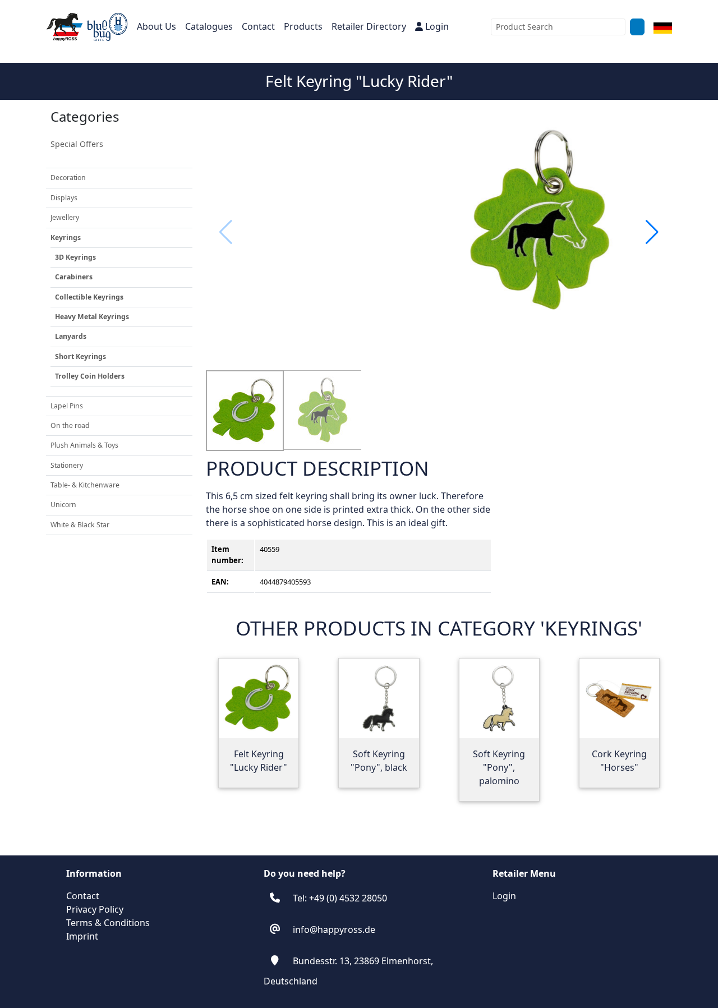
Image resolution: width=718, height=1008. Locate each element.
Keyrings (65, 237)
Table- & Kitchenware (84, 485)
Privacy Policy (94, 909)
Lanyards (70, 336)
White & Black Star (79, 525)
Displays (63, 197)
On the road (70, 425)
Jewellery (64, 217)
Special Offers (76, 144)
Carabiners (74, 277)
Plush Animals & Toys (84, 445)
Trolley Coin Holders (90, 376)
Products (303, 26)
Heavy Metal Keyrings (92, 316)
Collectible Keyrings (89, 297)
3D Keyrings (75, 257)
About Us (156, 26)
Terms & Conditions (108, 923)
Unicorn (63, 504)
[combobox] (558, 27)
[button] (652, 232)
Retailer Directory (369, 26)
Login (437, 26)
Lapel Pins (66, 406)
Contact (258, 26)
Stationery (66, 465)
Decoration (68, 177)
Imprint (82, 936)
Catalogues (209, 26)
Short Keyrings (80, 356)
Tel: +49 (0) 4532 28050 (340, 898)
